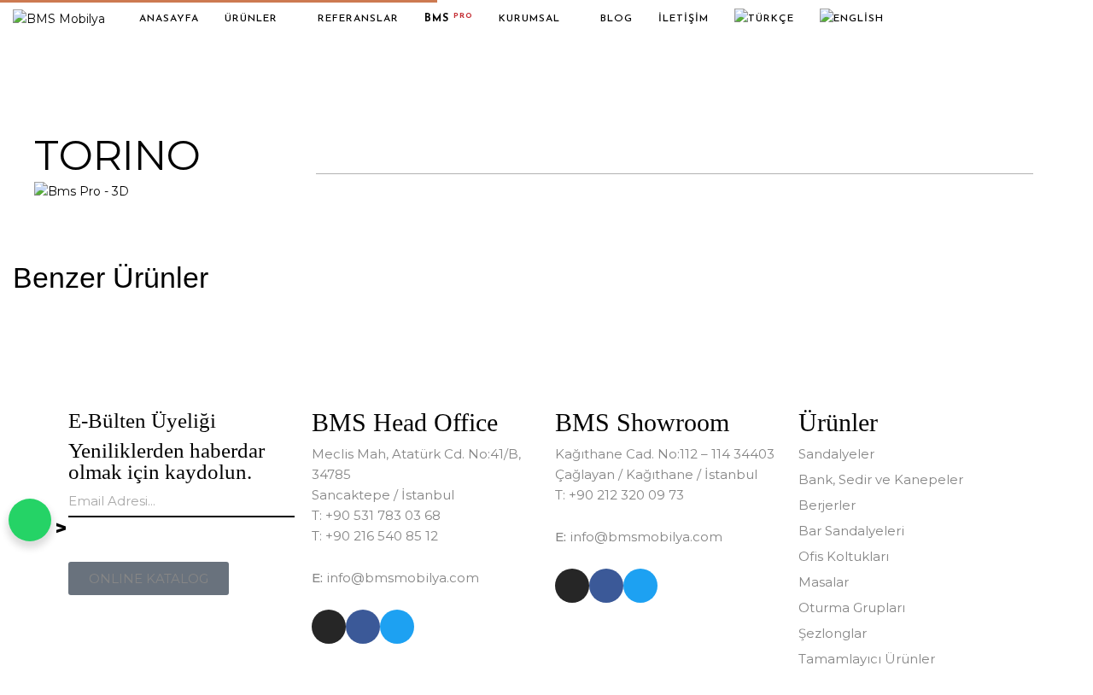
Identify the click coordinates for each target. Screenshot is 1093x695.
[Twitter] (397, 627)
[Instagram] (329, 627)
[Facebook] (363, 627)
